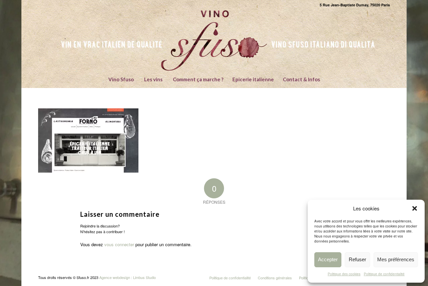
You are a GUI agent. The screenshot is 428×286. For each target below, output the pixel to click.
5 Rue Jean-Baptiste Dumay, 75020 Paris (355, 4)
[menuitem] (121, 79)
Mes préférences (395, 259)
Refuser (357, 259)
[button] (414, 208)
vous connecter (119, 244)
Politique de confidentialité (384, 274)
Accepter (328, 259)
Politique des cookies (344, 274)
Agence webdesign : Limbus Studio (127, 277)
